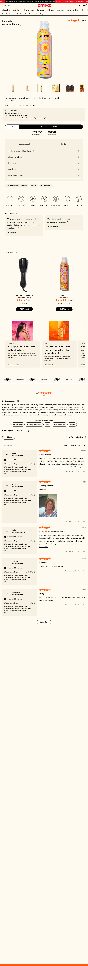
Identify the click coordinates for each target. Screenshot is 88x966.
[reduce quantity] (9, 127)
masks (69, 10)
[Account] (79, 5)
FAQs (63, 144)
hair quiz (26, 10)
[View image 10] (27, 88)
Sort (66, 445)
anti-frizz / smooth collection (16, 14)
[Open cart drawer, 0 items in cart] (84, 5)
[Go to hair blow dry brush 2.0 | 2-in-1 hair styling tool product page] (24, 273)
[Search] (9, 5)
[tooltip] (18, 401)
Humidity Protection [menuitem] (34, 424)
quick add (24, 309)
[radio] (44, 113)
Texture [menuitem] (72, 424)
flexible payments (52, 134)
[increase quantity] (16, 127)
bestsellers (16, 10)
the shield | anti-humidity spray (35, 14)
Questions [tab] (23, 431)
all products (6, 10)
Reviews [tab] (8, 431)
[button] (48, 505)
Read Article (13, 364)
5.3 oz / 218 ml (28, 105)
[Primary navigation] (5, 5)
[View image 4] (84, 88)
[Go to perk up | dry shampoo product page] (64, 273)
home (4, 14)
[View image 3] (70, 88)
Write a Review (78, 437)
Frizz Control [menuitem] (18, 424)
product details (24, 144)
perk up (64, 295)
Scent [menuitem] (47, 424)
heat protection (45, 186)
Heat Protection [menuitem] (59, 424)
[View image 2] (56, 88)
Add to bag (49, 127)
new (32, 10)
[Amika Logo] (44, 5)
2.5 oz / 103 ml (15, 105)
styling (75, 10)
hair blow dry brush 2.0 (24, 295)
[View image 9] (13, 88)
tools (81, 10)
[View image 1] (41, 88)
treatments (60, 10)
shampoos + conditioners (45, 10)
